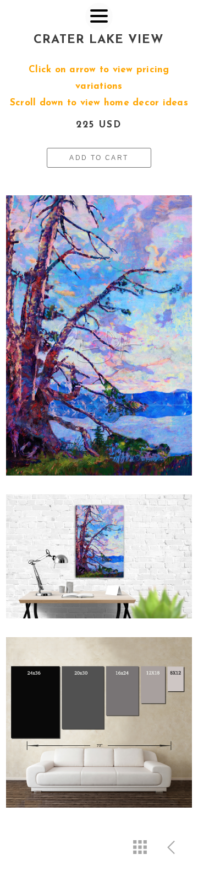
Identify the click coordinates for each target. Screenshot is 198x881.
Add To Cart (98, 158)
